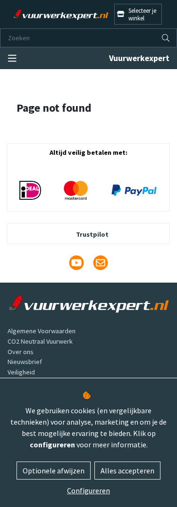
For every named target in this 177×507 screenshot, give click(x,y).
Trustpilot (92, 234)
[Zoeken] (166, 38)
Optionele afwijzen (53, 470)
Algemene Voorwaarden (42, 331)
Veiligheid (21, 372)
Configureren (88, 490)
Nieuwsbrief (25, 361)
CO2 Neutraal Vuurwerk (40, 341)
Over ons (21, 351)
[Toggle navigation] (12, 58)
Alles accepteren (127, 470)
